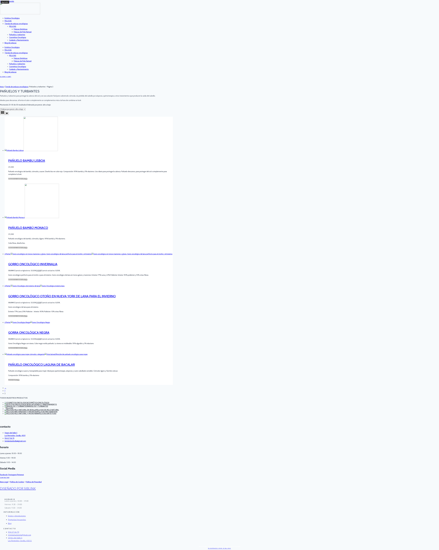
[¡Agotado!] (46, 354)
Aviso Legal (4, 482)
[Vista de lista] (7, 113)
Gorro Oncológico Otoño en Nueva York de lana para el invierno (62, 296)
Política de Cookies (17, 482)
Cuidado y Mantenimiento (19, 40)
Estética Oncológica (12, 18)
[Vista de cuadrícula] (2, 113)
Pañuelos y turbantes (17, 35)
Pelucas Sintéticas (20, 29)
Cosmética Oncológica (17, 37)
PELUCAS (8, 21)
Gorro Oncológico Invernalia (32, 264)
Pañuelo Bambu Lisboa (26, 160)
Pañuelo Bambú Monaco (28, 228)
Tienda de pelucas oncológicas (16, 24)
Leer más (12, 380)
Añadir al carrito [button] (16, 179)
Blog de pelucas (10, 43)
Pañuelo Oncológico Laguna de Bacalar (41, 364)
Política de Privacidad (34, 482)
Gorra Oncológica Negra (28, 332)
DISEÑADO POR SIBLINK (18, 488)
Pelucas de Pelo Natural (22, 32)
